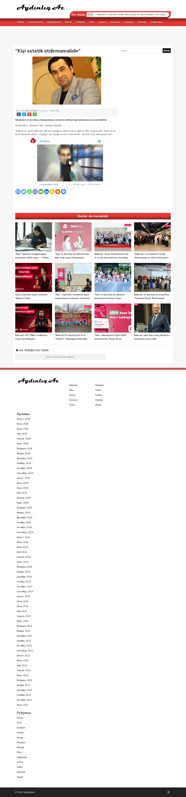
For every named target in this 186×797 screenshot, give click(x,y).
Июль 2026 (22, 423)
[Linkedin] (46, 191)
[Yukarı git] (181, 792)
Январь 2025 (23, 512)
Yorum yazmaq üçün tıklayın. (60, 356)
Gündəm (21, 727)
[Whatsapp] (29, 191)
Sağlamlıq (22, 757)
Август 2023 (23, 596)
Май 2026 (22, 433)
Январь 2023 (23, 631)
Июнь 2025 (22, 488)
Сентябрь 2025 (25, 473)
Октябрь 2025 (24, 468)
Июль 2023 (22, 601)
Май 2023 (22, 611)
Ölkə (19, 752)
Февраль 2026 (24, 448)
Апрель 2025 (24, 497)
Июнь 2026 (22, 428)
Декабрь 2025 (24, 458)
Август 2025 (23, 478)
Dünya (20, 717)
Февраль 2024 (24, 566)
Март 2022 (23, 675)
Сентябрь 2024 (25, 532)
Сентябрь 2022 (25, 650)
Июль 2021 (22, 704)
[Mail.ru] (35, 191)
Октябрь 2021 (24, 700)
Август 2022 (23, 655)
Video (20, 767)
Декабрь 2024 (24, 517)
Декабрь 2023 (24, 576)
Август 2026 (23, 418)
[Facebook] (18, 191)
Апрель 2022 (24, 670)
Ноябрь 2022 (24, 640)
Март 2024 (23, 561)
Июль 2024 (22, 542)
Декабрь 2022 (24, 635)
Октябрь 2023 (24, 586)
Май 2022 (22, 665)
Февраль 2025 (24, 507)
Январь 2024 (23, 571)
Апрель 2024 (24, 557)
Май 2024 (22, 552)
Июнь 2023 (22, 606)
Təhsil (20, 762)
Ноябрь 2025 (24, 463)
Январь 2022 (23, 685)
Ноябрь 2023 (24, 581)
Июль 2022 (22, 660)
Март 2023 (23, 621)
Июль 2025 (22, 483)
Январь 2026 (23, 453)
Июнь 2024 (22, 547)
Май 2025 (22, 492)
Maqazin (21, 742)
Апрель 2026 (24, 438)
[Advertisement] (93, 36)
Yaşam (20, 777)
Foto (19, 722)
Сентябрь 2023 (25, 591)
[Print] (57, 191)
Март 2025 (23, 502)
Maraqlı (20, 747)
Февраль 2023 (24, 626)
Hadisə (20, 732)
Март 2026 (23, 443)
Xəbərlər (21, 772)
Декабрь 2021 (24, 690)
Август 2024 (23, 537)
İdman (20, 737)
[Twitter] (23, 191)
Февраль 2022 (24, 680)
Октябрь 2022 (24, 645)
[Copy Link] (52, 191)
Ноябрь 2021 (24, 695)
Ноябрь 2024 (24, 522)
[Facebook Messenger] (63, 191)
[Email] (40, 191)
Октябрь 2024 (24, 527)
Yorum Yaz (54, 110)
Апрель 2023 (24, 616)
